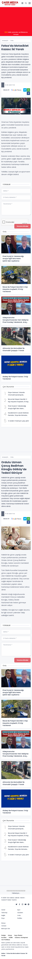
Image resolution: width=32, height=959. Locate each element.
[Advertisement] (16, 18)
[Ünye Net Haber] (10, 3)
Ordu (12, 40)
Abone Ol (6, 90)
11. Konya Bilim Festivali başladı (16, 32)
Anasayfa (5, 40)
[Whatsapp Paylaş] (28, 90)
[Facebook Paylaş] (28, 93)
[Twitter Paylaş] (25, 90)
